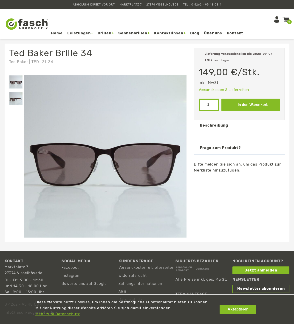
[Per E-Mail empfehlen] (245, 181)
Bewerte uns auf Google (84, 283)
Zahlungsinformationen (140, 283)
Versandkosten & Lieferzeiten (224, 90)
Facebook (70, 267)
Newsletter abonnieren (261, 288)
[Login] (276, 19)
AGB (122, 291)
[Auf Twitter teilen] (231, 181)
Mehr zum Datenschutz (57, 314)
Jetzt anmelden (261, 270)
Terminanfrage (191, 294)
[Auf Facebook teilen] (218, 181)
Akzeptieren (238, 309)
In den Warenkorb (253, 105)
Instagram (71, 275)
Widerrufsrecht (133, 275)
